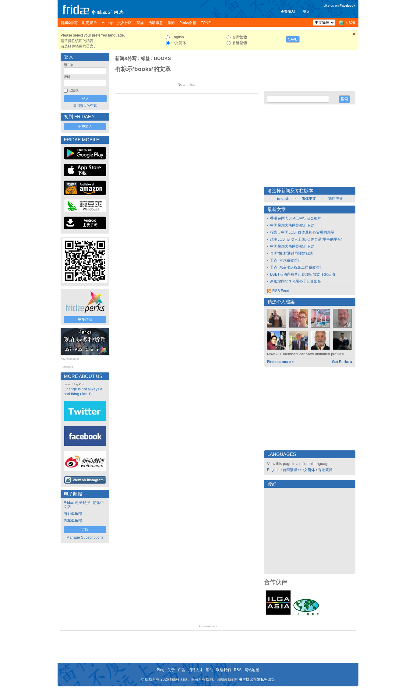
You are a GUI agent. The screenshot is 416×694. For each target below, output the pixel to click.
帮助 (209, 670)
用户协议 (245, 679)
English (283, 198)
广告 (181, 670)
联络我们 (223, 670)
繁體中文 (335, 198)
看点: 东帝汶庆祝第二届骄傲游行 (296, 267)
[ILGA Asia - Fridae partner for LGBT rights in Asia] (278, 615)
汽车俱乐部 (73, 521)
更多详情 (85, 319)
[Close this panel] (354, 35)
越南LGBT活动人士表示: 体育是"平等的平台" (306, 239)
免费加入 (85, 127)
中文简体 (307, 470)
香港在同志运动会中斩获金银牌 (295, 218)
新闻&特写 (126, 58)
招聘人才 (195, 670)
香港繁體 (325, 470)
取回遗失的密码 (85, 105)
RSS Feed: (280, 291)
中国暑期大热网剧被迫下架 (292, 225)
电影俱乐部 (73, 514)
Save (293, 39)
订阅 (85, 529)
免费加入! (288, 11)
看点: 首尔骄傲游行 (285, 260)
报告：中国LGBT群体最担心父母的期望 (302, 232)
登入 (306, 11)
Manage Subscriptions (85, 537)
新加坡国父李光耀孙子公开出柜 (295, 281)
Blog (160, 670)
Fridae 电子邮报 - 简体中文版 (84, 505)
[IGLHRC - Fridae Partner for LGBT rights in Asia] (306, 615)
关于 (171, 670)
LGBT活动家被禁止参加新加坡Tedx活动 (302, 274)
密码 (67, 77)
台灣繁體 (290, 470)
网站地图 (252, 670)
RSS (237, 670)
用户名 (69, 65)
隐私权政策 (266, 679)
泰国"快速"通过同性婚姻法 (291, 253)
